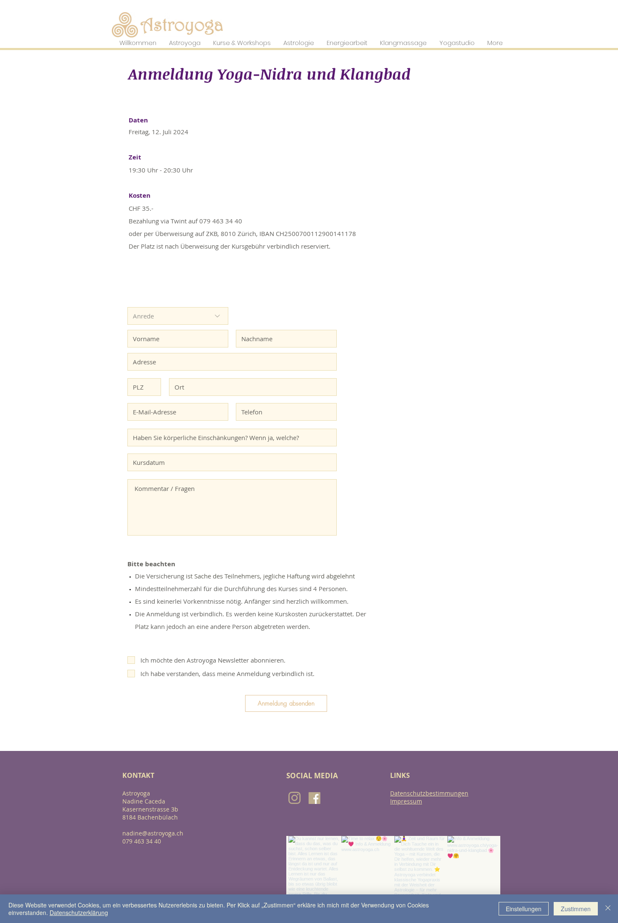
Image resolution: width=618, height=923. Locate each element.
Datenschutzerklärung (79, 912)
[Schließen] (608, 908)
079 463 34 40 (141, 841)
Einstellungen (523, 908)
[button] (138, 43)
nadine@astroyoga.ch (152, 833)
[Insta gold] (294, 798)
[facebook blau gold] (314, 798)
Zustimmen (576, 908)
